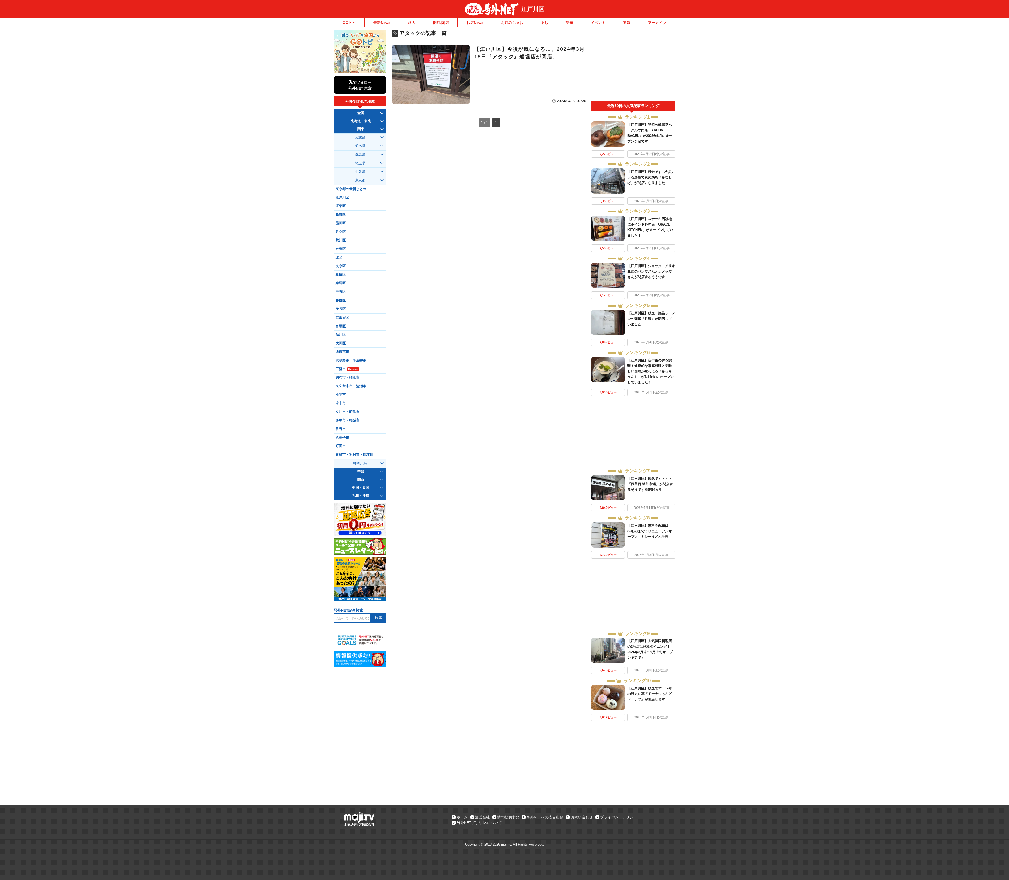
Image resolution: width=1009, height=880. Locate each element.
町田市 (341, 446)
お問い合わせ (582, 817)
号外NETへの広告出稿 (545, 817)
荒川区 (341, 240)
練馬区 (341, 283)
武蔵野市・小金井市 (351, 360)
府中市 (341, 403)
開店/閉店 (441, 23)
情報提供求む (508, 817)
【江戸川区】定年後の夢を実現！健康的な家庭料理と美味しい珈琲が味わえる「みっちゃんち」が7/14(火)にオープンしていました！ (650, 371)
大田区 (341, 343)
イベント (598, 23)
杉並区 (341, 300)
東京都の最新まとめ (351, 189)
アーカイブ (657, 23)
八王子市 (342, 437)
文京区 (341, 266)
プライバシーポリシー (618, 817)
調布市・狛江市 (347, 377)
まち (544, 23)
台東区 (341, 249)
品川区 (341, 334)
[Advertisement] (633, 65)
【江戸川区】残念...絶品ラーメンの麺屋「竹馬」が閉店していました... (651, 318)
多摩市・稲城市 (347, 420)
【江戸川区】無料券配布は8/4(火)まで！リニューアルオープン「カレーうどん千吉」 (649, 531)
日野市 (341, 429)
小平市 (341, 395)
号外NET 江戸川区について (479, 823)
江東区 (341, 206)
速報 (626, 23)
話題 (569, 23)
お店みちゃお (512, 23)
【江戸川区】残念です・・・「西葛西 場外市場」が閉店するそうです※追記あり (650, 484)
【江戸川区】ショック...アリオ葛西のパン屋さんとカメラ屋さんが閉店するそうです (651, 271)
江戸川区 (532, 9)
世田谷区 (342, 317)
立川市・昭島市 (347, 412)
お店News (474, 23)
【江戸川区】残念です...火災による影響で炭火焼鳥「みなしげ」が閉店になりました (651, 177)
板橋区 (341, 275)
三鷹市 (347, 369)
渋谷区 (341, 309)
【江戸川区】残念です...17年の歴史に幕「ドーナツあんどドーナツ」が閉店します (649, 693)
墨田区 (341, 223)
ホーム (462, 817)
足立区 (341, 232)
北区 (339, 257)
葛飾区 (341, 214)
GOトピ (349, 23)
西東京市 (342, 352)
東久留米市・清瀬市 (351, 386)
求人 (411, 23)
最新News (381, 23)
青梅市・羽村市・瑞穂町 (354, 455)
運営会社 (482, 817)
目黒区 (341, 326)
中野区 (341, 292)
